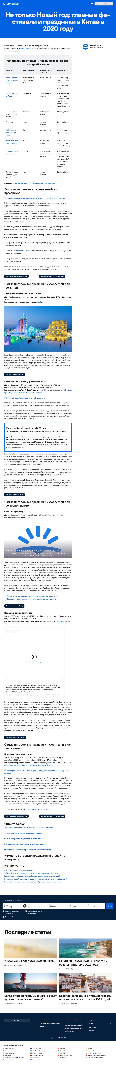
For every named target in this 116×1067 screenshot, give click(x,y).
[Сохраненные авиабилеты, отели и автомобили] (92, 3)
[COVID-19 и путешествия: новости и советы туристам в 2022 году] (85, 954)
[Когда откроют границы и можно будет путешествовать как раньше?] (30, 989)
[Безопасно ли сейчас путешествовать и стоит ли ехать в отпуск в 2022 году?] (85, 989)
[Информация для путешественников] (30, 952)
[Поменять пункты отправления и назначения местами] (25, 906)
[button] (9, 900)
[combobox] (13, 907)
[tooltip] (19, 900)
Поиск (110, 906)
